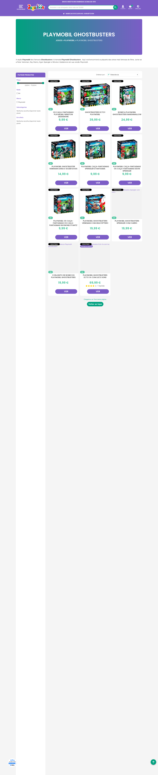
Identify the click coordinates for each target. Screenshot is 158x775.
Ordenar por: (100, 75)
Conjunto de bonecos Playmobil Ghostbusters (63, 276)
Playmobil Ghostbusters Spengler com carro (127, 222)
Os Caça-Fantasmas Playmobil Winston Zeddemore (63, 114)
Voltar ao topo (95, 304)
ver (66, 128)
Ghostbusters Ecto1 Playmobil (95, 113)
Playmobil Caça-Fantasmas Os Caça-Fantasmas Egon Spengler (127, 168)
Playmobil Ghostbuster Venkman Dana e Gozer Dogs (63, 167)
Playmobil (21, 102)
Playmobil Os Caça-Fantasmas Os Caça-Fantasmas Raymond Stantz (63, 223)
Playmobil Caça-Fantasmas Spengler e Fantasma (95, 167)
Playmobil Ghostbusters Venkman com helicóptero (95, 222)
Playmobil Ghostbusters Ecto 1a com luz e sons (95, 276)
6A (19, 93)
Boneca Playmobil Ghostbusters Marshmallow (127, 113)
